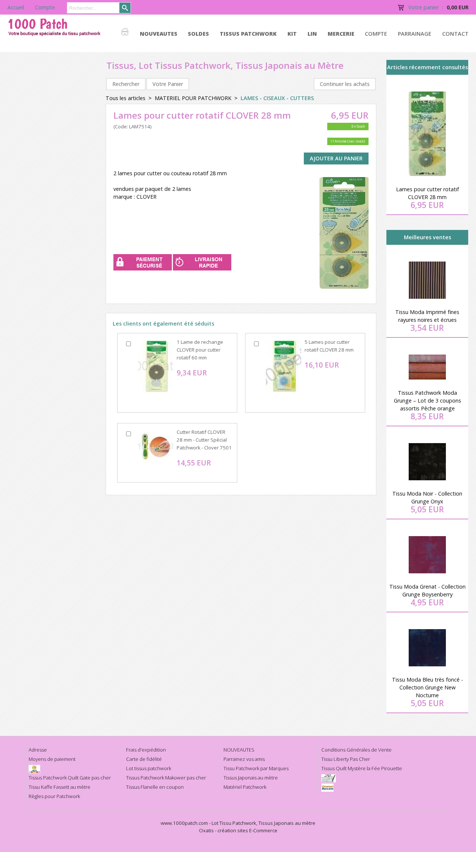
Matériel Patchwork (244, 787)
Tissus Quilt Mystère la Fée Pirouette (361, 768)
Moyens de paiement (52, 759)
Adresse (38, 749)
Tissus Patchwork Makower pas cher (166, 777)
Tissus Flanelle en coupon (155, 787)
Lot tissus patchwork (148, 768)
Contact (455, 33)
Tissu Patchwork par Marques (256, 768)
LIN (312, 33)
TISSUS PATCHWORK (248, 33)
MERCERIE (341, 33)
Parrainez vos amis (244, 759)
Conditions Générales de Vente (356, 749)
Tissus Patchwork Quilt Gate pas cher (70, 777)
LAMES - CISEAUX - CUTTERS (277, 98)
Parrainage (414, 33)
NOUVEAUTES (158, 33)
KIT (292, 33)
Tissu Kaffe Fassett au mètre (59, 787)
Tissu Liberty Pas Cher (345, 759)
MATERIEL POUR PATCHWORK (193, 98)
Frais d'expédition (146, 749)
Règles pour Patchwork (54, 796)
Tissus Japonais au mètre (250, 777)
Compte (376, 33)
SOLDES (198, 33)
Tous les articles (125, 98)
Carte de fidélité (144, 759)
